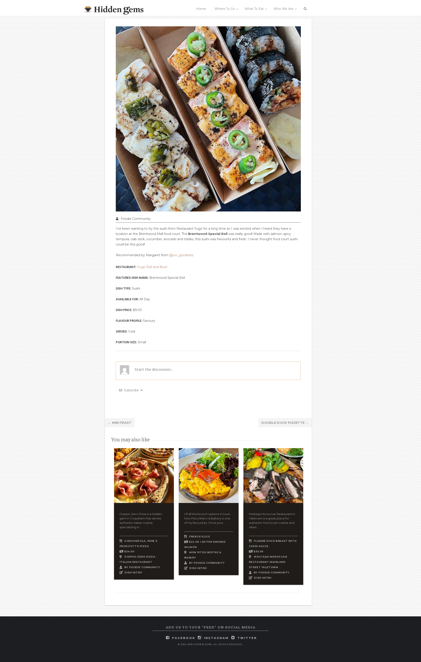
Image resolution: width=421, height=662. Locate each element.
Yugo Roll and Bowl (152, 267)
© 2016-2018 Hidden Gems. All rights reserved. (210, 644)
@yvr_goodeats (181, 255)
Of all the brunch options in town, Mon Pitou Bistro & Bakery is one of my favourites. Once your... (207, 518)
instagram (216, 638)
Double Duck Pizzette (285, 423)
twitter (247, 638)
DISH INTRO (133, 572)
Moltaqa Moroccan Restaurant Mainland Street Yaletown (268, 562)
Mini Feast (120, 423)
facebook (183, 638)
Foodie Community (136, 219)
